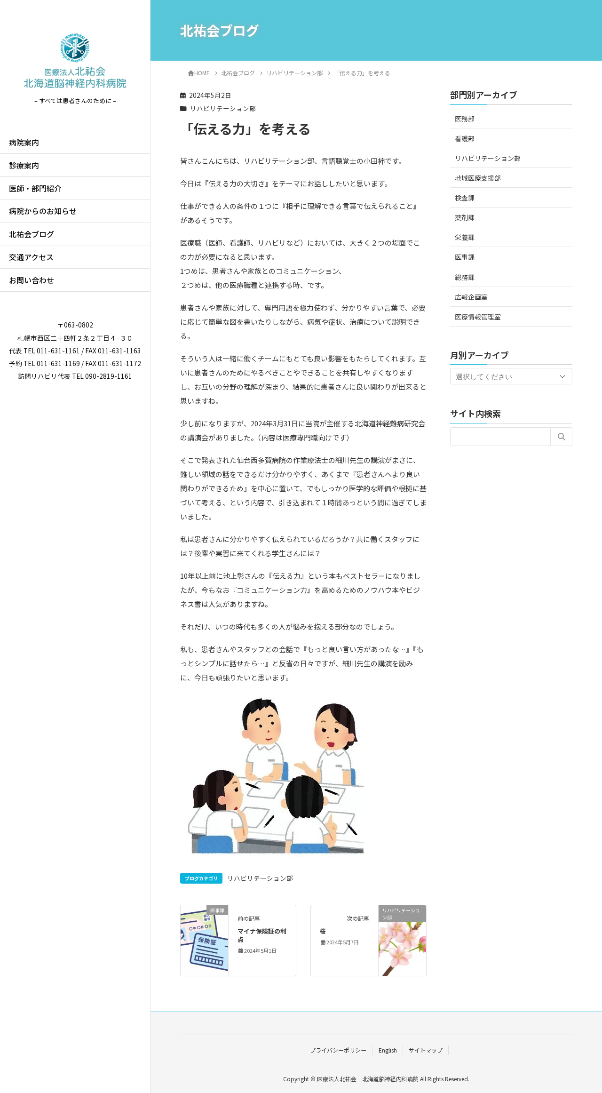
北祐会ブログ (31, 233)
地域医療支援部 (478, 177)
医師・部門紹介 (35, 188)
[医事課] (204, 939)
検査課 (465, 197)
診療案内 (24, 165)
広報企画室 (471, 296)
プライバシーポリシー (338, 1050)
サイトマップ (426, 1050)
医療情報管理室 (478, 316)
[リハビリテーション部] (402, 939)
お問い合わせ (31, 280)
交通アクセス (31, 257)
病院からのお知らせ (43, 210)
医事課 (465, 257)
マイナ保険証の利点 (262, 935)
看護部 (465, 138)
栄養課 (465, 237)
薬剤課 (465, 217)
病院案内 (24, 142)
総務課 (465, 276)
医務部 (465, 118)
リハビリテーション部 (223, 108)
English (388, 1050)
